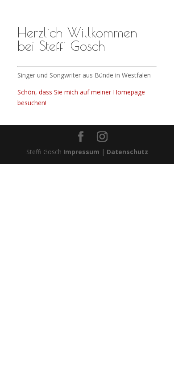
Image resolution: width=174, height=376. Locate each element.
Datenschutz (127, 151)
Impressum (81, 151)
